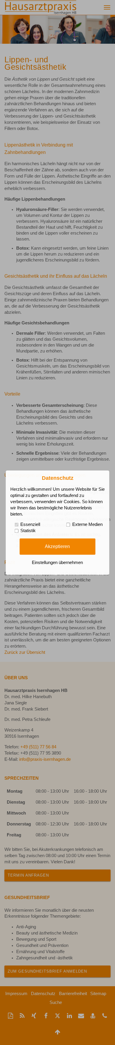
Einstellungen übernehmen (57, 562)
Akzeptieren (57, 546)
